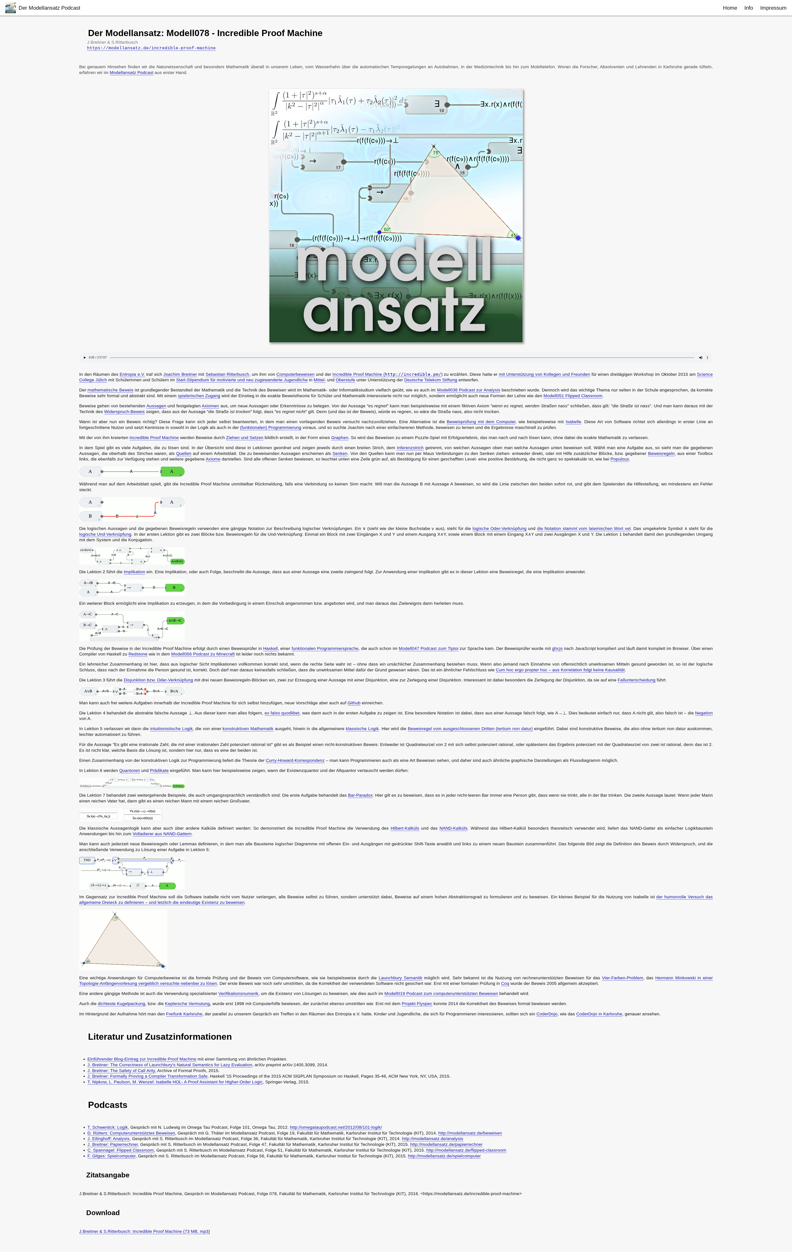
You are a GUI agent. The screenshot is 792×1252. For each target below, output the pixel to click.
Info (748, 8)
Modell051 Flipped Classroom (572, 395)
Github (354, 702)
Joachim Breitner (180, 374)
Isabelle (573, 421)
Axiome (213, 459)
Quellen (183, 453)
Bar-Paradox (360, 795)
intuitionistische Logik (171, 728)
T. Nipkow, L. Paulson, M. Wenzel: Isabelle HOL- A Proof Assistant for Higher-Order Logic (175, 1081)
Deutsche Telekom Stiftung (430, 379)
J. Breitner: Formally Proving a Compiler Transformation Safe (147, 1076)
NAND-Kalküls (454, 828)
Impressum (773, 8)
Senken (340, 453)
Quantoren (129, 770)
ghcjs (557, 648)
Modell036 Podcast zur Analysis (468, 390)
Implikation (134, 571)
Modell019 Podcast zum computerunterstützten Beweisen (441, 993)
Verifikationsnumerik (238, 993)
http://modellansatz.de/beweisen (470, 1133)
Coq (505, 983)
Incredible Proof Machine (154, 437)
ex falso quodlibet (282, 713)
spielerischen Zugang (199, 395)
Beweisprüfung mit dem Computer (481, 421)
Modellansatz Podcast (131, 72)
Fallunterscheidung (636, 680)
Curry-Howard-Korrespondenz (295, 760)
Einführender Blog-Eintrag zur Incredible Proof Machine (141, 1059)
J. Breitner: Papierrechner (112, 1144)
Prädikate (159, 770)
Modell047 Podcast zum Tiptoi (428, 648)
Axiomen (210, 405)
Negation (704, 713)
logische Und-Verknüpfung (105, 534)
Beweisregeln (661, 453)
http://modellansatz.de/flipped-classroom (466, 1150)
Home (730, 8)
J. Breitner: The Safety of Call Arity (121, 1070)
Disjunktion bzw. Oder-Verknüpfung (158, 680)
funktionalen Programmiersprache (325, 648)
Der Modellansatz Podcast (49, 8)
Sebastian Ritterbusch (227, 374)
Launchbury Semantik (400, 977)
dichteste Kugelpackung (121, 1003)
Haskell (270, 648)
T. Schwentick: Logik (107, 1127)
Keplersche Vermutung (187, 1003)
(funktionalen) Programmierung (270, 427)
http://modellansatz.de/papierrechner (446, 1144)
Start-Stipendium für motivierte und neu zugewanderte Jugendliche (242, 379)
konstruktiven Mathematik (248, 728)
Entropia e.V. (132, 374)
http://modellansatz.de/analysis (432, 1138)
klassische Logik (362, 728)
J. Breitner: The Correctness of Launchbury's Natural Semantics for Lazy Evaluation (169, 1064)
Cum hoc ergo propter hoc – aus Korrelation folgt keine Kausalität (560, 669)
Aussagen (156, 405)
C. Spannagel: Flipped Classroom (120, 1150)
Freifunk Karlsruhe (184, 1013)
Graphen (339, 437)
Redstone (137, 654)
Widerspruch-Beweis (124, 411)
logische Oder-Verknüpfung (500, 528)
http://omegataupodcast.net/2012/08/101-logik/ (336, 1127)
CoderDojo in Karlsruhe (599, 1013)
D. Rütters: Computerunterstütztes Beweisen (131, 1133)
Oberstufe (345, 379)
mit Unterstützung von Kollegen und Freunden (544, 374)
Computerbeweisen (295, 374)
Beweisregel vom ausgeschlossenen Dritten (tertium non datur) (470, 728)
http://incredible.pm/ (413, 374)
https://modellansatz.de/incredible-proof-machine (151, 48)
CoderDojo (546, 1013)
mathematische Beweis (110, 390)
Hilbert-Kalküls (405, 828)
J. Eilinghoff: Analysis (108, 1138)
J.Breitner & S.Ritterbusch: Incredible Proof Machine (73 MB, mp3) (144, 1231)
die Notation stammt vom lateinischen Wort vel (584, 528)
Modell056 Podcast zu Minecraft (203, 654)
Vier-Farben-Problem (622, 977)
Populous (619, 459)
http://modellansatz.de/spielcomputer (444, 1155)
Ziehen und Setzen (244, 437)
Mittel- (320, 379)
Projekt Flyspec (417, 1003)
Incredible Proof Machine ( (358, 374)
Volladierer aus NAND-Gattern (162, 833)
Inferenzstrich (410, 447)
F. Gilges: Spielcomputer (111, 1155)
